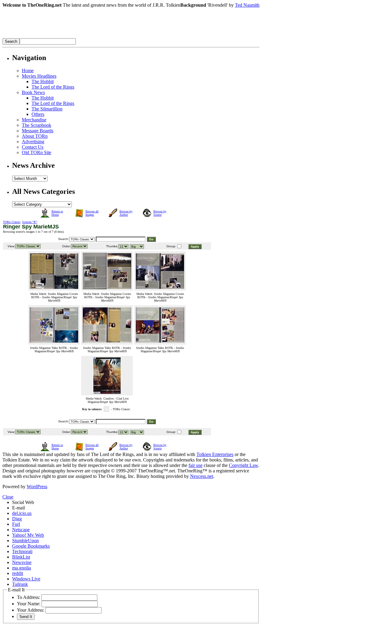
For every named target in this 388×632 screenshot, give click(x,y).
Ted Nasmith (247, 5)
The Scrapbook (36, 125)
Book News (33, 92)
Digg (17, 518)
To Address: (28, 597)
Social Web (23, 502)
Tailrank (20, 584)
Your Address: (30, 610)
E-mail (18, 507)
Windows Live (26, 578)
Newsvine (22, 562)
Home (28, 70)
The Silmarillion (47, 108)
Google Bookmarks (31, 546)
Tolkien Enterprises (214, 454)
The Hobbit (43, 81)
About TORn (35, 136)
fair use (195, 465)
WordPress (37, 486)
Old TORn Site (36, 152)
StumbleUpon (25, 540)
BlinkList (21, 556)
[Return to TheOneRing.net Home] (93, 36)
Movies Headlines (39, 76)
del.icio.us (22, 513)
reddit (17, 573)
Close (7, 496)
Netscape (21, 529)
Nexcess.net (201, 476)
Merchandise (34, 119)
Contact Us (32, 147)
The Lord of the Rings (53, 87)
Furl (16, 524)
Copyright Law (243, 465)
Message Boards (37, 130)
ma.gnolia (21, 567)
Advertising (33, 141)
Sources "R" (29, 222)
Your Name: (28, 603)
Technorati (22, 551)
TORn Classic (11, 222)
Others (38, 114)
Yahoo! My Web (28, 535)
